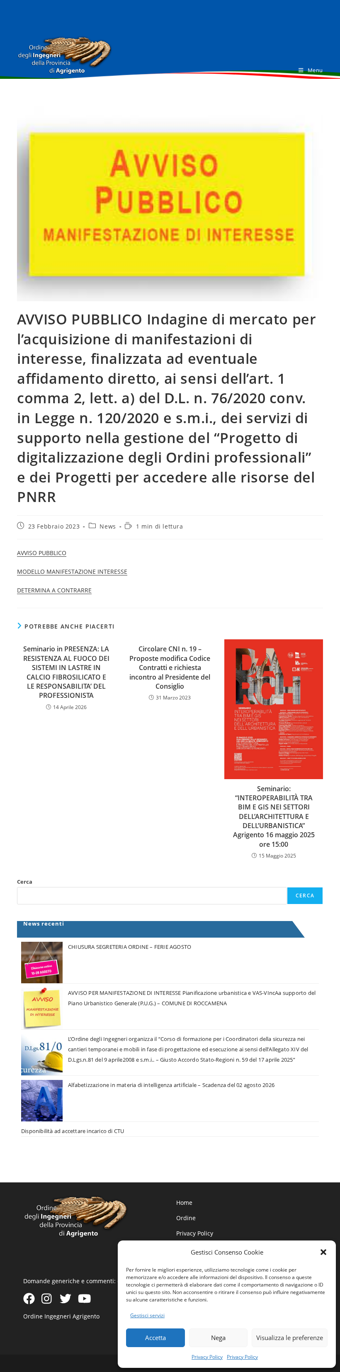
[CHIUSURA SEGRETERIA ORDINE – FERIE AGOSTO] (42, 962)
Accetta (155, 1337)
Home (184, 1202)
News (108, 526)
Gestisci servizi (147, 1315)
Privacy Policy (207, 1356)
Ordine (186, 1218)
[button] (323, 1252)
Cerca (24, 881)
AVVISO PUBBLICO (41, 553)
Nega (218, 1337)
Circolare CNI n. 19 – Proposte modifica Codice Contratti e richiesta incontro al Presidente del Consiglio (169, 667)
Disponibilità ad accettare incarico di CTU (72, 1131)
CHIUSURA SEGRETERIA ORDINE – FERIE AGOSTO (129, 946)
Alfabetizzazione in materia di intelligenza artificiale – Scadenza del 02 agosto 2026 (171, 1085)
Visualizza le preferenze (289, 1337)
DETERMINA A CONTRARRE (54, 590)
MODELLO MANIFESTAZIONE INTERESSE (72, 571)
